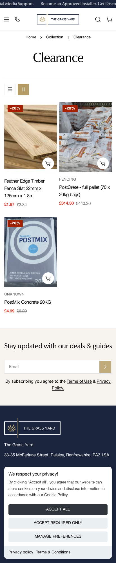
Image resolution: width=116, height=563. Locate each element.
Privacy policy (20, 552)
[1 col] (9, 89)
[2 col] (23, 89)
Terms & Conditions (53, 552)
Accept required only (58, 523)
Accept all (58, 509)
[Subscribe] (105, 367)
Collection (54, 37)
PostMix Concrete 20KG (27, 302)
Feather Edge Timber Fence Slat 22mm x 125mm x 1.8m (24, 188)
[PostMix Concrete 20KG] (30, 252)
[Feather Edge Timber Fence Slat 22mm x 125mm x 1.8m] (30, 137)
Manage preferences (58, 536)
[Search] (98, 19)
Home (31, 37)
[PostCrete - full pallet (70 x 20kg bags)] (85, 137)
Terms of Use (79, 382)
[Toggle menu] (6, 19)
